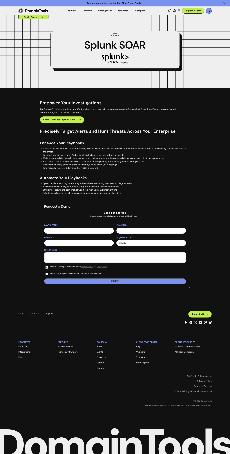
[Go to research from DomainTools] (179, 10)
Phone (49, 238)
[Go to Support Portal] (174, 10)
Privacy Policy (102, 267)
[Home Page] (33, 10)
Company (122, 225)
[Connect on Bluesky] (210, 322)
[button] (224, 3)
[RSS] (186, 322)
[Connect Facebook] (190, 322)
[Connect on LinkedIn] (200, 322)
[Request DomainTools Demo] (193, 11)
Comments (50, 250)
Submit (115, 281)
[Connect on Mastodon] (205, 322)
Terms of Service (87, 267)
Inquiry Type (125, 238)
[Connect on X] (195, 322)
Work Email (52, 225)
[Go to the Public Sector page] (33, 17)
